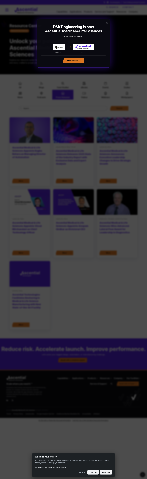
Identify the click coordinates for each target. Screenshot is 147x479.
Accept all (106, 472)
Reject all (93, 472)
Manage (82, 472)
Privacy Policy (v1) (41, 467)
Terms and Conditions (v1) (57, 467)
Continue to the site (73, 60)
